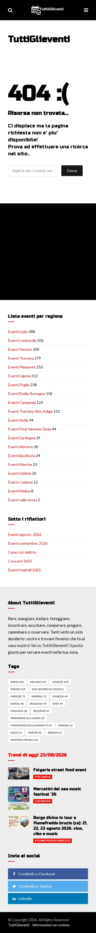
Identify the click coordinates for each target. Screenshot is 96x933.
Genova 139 (60, 681)
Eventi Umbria (19, 473)
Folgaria (42, 776)
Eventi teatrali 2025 (24, 570)
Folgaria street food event (59, 770)
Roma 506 (17, 681)
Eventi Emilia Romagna (26, 393)
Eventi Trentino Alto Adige (30, 411)
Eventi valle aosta (22, 499)
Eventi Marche (20, 464)
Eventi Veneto (20, 349)
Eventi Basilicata (21, 455)
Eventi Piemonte (22, 367)
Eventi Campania (22, 402)
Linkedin (25, 898)
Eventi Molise (19, 491)
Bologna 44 (38, 703)
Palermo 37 (41, 710)
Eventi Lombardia (22, 340)
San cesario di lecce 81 (48, 689)
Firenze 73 (17, 696)
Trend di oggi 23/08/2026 (37, 755)
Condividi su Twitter (35, 886)
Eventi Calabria (20, 482)
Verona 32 (65, 725)
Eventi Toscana (21, 358)
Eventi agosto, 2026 (24, 534)
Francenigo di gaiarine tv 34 (31, 725)
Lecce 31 (16, 732)
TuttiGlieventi (18, 925)
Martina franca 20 (24, 739)
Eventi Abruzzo (20, 446)
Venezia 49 (60, 696)
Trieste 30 (35, 732)
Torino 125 (18, 689)
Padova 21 (55, 732)
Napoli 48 (17, 703)
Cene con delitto (22, 552)
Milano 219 (38, 681)
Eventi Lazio (18, 331)
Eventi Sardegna (21, 438)
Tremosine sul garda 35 (27, 718)
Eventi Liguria (19, 376)
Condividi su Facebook (36, 874)
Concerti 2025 (20, 561)
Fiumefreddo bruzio (52, 840)
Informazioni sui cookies (51, 925)
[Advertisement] (48, 251)
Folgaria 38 (18, 710)
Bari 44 (58, 703)
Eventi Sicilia (18, 420)
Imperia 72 (38, 696)
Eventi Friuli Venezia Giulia (29, 429)
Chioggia (42, 801)
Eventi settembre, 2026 (27, 543)
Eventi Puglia (19, 384)
